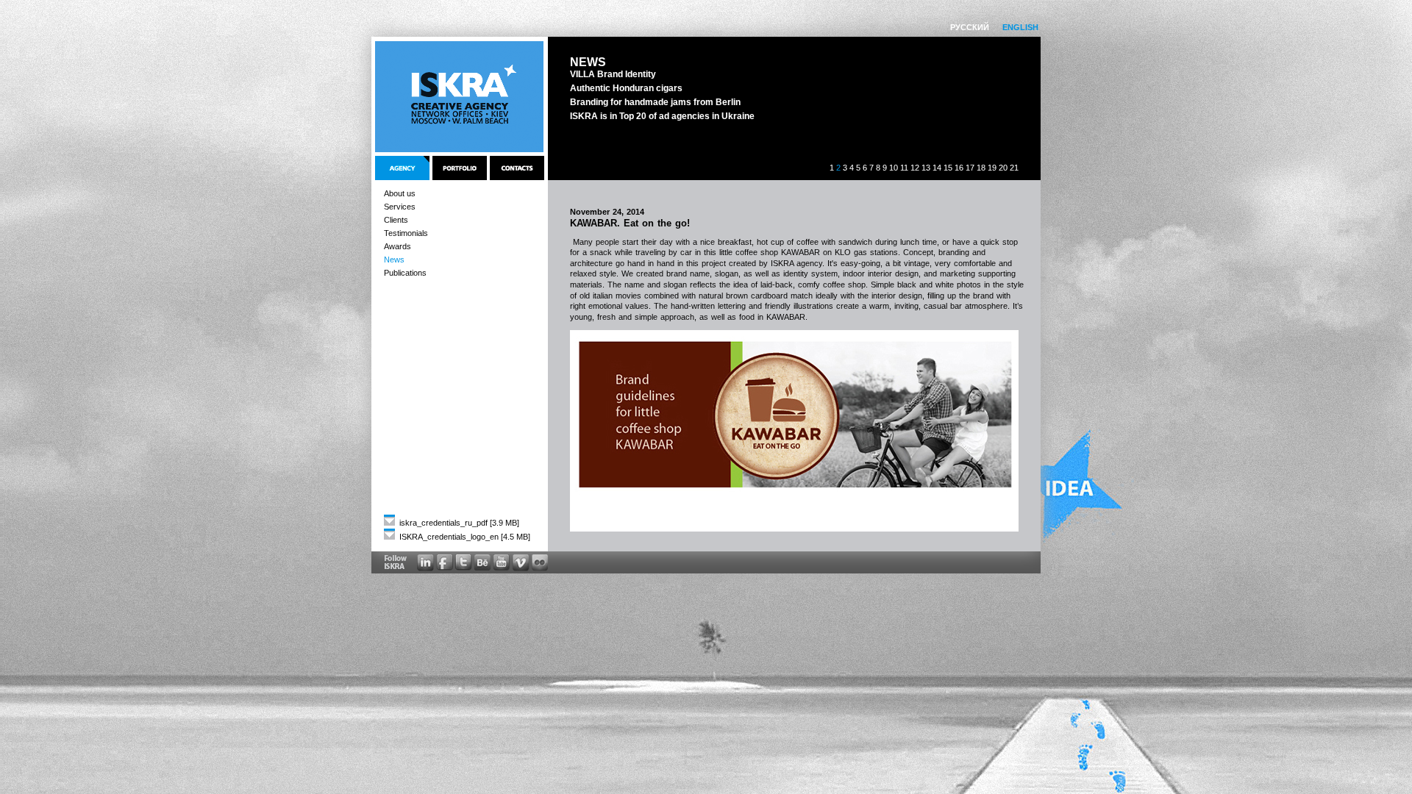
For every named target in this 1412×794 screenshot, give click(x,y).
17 (970, 167)
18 (981, 167)
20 (1003, 167)
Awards (397, 246)
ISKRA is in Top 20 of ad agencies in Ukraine (662, 116)
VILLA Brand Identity (613, 74)
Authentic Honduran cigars (626, 88)
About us (400, 193)
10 (893, 167)
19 (992, 167)
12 (914, 167)
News (394, 259)
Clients (396, 219)
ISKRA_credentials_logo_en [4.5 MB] (463, 536)
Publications (405, 272)
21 (1014, 167)
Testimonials (406, 233)
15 (948, 167)
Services (400, 206)
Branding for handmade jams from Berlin (655, 102)
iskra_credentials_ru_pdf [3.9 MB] (458, 522)
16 (959, 167)
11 (904, 167)
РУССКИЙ (969, 27)
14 (937, 167)
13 (925, 167)
